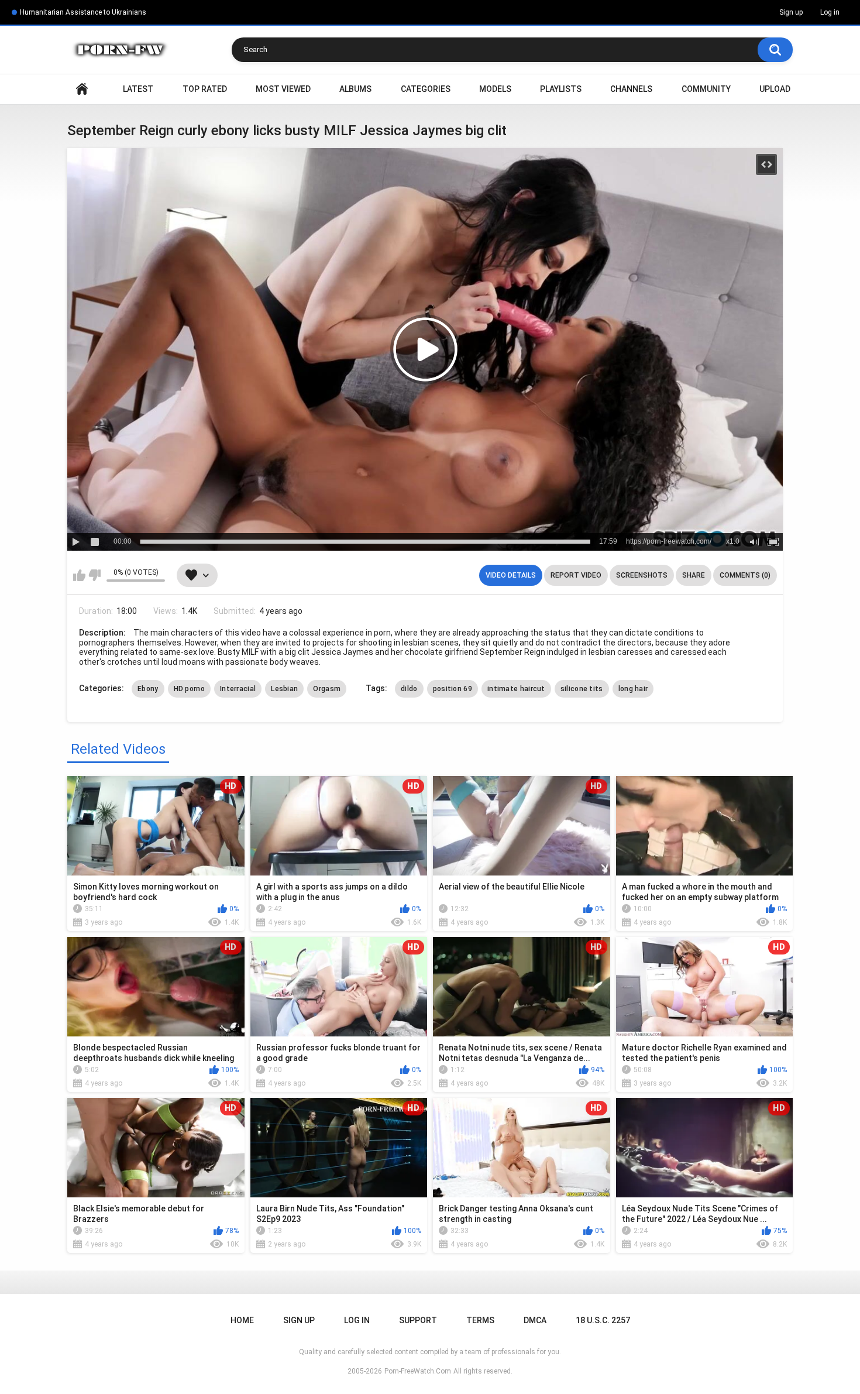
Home (82, 89)
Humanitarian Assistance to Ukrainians (83, 12)
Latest (138, 89)
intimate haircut (516, 689)
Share (693, 575)
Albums (355, 89)
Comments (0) (745, 575)
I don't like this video (94, 575)
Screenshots (642, 575)
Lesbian (284, 689)
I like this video (79, 575)
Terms (480, 1320)
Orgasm (326, 689)
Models (495, 89)
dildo (409, 689)
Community (706, 89)
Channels (631, 89)
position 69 (452, 689)
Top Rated (205, 89)
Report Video (576, 575)
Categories (425, 89)
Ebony (148, 689)
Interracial (238, 689)
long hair (633, 689)
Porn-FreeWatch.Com (417, 1371)
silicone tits (581, 689)
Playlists (561, 89)
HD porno (189, 689)
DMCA (535, 1320)
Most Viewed (283, 89)
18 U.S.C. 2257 (603, 1320)
